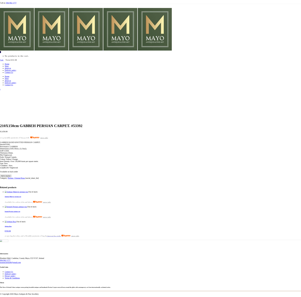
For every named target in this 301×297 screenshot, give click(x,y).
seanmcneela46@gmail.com (10, 262)
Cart (2, 60)
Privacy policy (10, 276)
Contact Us (9, 272)
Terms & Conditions (12, 278)
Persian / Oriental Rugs (16, 178)
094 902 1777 (11, 3)
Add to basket (5, 176)
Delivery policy (10, 274)
